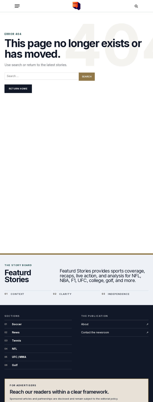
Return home (18, 88)
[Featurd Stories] (76, 6)
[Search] (136, 6)
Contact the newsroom (115, 332)
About (115, 324)
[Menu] (17, 6)
